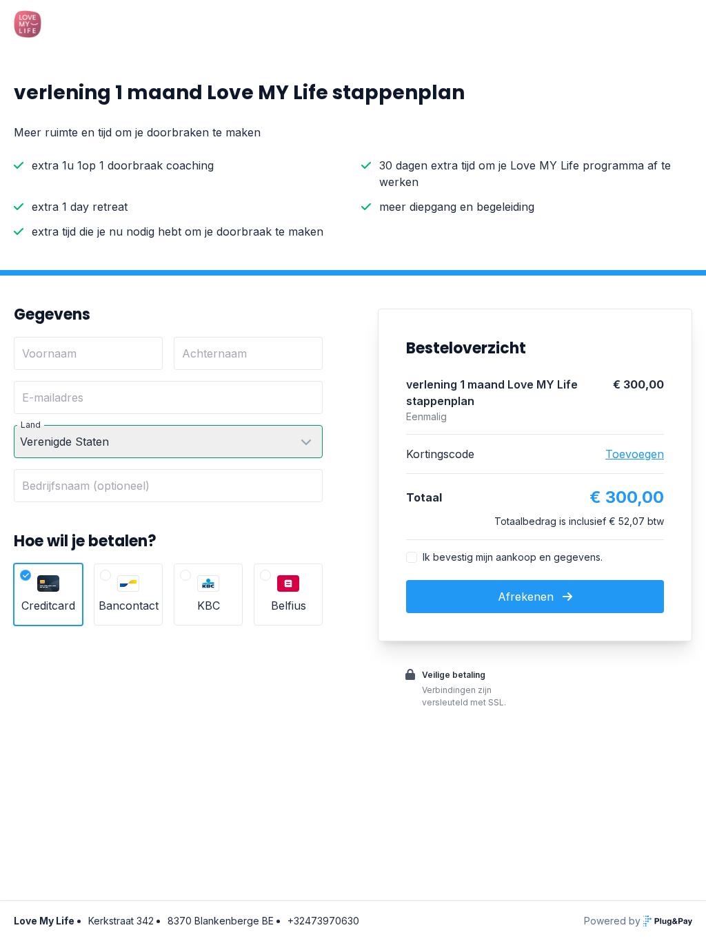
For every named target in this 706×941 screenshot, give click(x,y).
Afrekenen (527, 596)
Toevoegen (634, 454)
